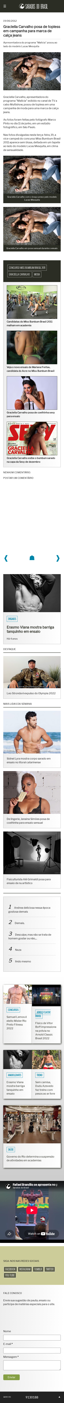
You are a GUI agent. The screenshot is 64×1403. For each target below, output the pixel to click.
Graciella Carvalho (19, 274)
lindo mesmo (23, 965)
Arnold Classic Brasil (43, 1018)
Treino (40, 1079)
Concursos (13, 1014)
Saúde (10, 1153)
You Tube (10, 1279)
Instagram (24, 1273)
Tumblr (38, 1273)
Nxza (18, 954)
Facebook (10, 1273)
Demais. (20, 927)
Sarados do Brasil (18, 619)
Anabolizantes (14, 1079)
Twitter (49, 1273)
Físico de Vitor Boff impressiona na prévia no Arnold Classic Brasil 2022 (45, 1035)
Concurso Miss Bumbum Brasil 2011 (27, 268)
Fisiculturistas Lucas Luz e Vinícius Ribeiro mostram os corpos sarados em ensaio (29, 631)
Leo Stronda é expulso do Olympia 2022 (31, 697)
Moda (37, 274)
